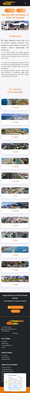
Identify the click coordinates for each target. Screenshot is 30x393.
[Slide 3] (15, 28)
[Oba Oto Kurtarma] (15, 25)
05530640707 (11, 10)
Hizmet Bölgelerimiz (7, 345)
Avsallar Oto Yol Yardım (8, 371)
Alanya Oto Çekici (6, 367)
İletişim (4, 347)
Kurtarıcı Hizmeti (6, 359)
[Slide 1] (10, 28)
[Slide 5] (20, 28)
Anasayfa (4, 341)
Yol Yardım (4, 355)
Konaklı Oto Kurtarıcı (7, 369)
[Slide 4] (17, 28)
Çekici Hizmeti (5, 357)
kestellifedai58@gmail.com (16, 307)
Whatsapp (22, 10)
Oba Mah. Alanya (7, 327)
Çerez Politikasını (13, 385)
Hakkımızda (5, 343)
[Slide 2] (12, 28)
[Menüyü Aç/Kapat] (25, 3)
